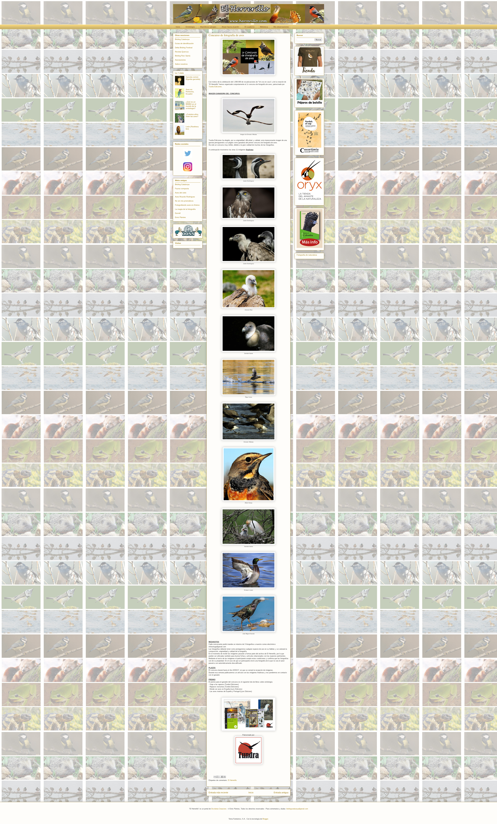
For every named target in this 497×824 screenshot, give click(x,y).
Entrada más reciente (218, 792)
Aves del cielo (180, 193)
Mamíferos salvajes (208, 27)
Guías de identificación (184, 43)
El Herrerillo (232, 780)
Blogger (265, 819)
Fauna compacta (182, 189)
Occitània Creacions (218, 809)
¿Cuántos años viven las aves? (192, 115)
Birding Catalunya (182, 39)
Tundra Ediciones (215, 87)
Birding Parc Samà (182, 56)
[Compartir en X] (219, 777)
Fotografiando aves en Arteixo (187, 205)
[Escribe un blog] (217, 777)
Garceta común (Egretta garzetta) (193, 78)
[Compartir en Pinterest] (224, 777)
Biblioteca (264, 27)
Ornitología (190, 27)
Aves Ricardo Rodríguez (185, 197)
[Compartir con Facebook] (222, 777)
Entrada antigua (281, 792)
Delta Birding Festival (183, 48)
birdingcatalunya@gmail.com (297, 809)
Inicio (178, 27)
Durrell (177, 213)
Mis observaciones (281, 27)
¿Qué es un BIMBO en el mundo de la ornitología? (191, 105)
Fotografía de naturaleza (307, 255)
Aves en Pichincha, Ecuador (190, 91)
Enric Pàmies (180, 217)
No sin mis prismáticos (184, 201)
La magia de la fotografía (185, 209)
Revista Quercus (182, 52)
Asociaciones (180, 60)
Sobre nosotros (181, 64)
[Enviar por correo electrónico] (215, 777)
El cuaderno (249, 27)
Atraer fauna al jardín (230, 27)
